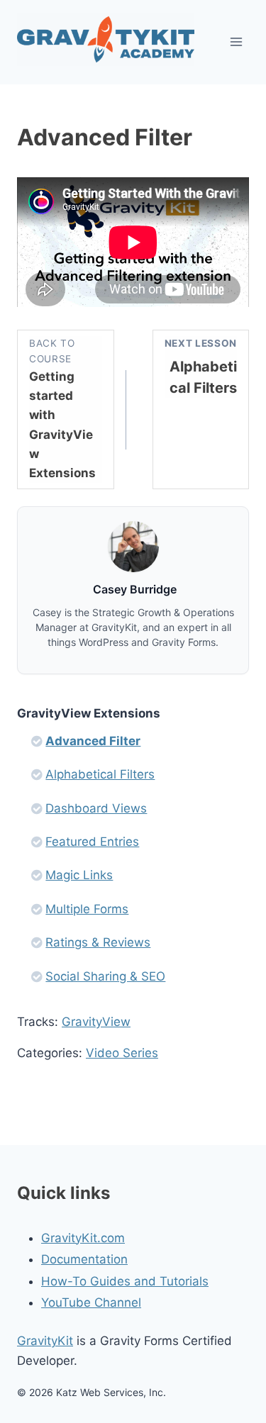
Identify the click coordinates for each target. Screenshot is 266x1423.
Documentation (84, 1259)
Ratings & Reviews (97, 942)
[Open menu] (236, 42)
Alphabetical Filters (100, 774)
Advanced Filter (92, 741)
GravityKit (45, 1341)
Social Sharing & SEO (105, 976)
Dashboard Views (96, 808)
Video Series (122, 1053)
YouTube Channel (91, 1302)
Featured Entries (92, 842)
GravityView (96, 1022)
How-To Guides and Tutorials (125, 1281)
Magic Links (79, 875)
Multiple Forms (86, 909)
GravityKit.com (83, 1238)
